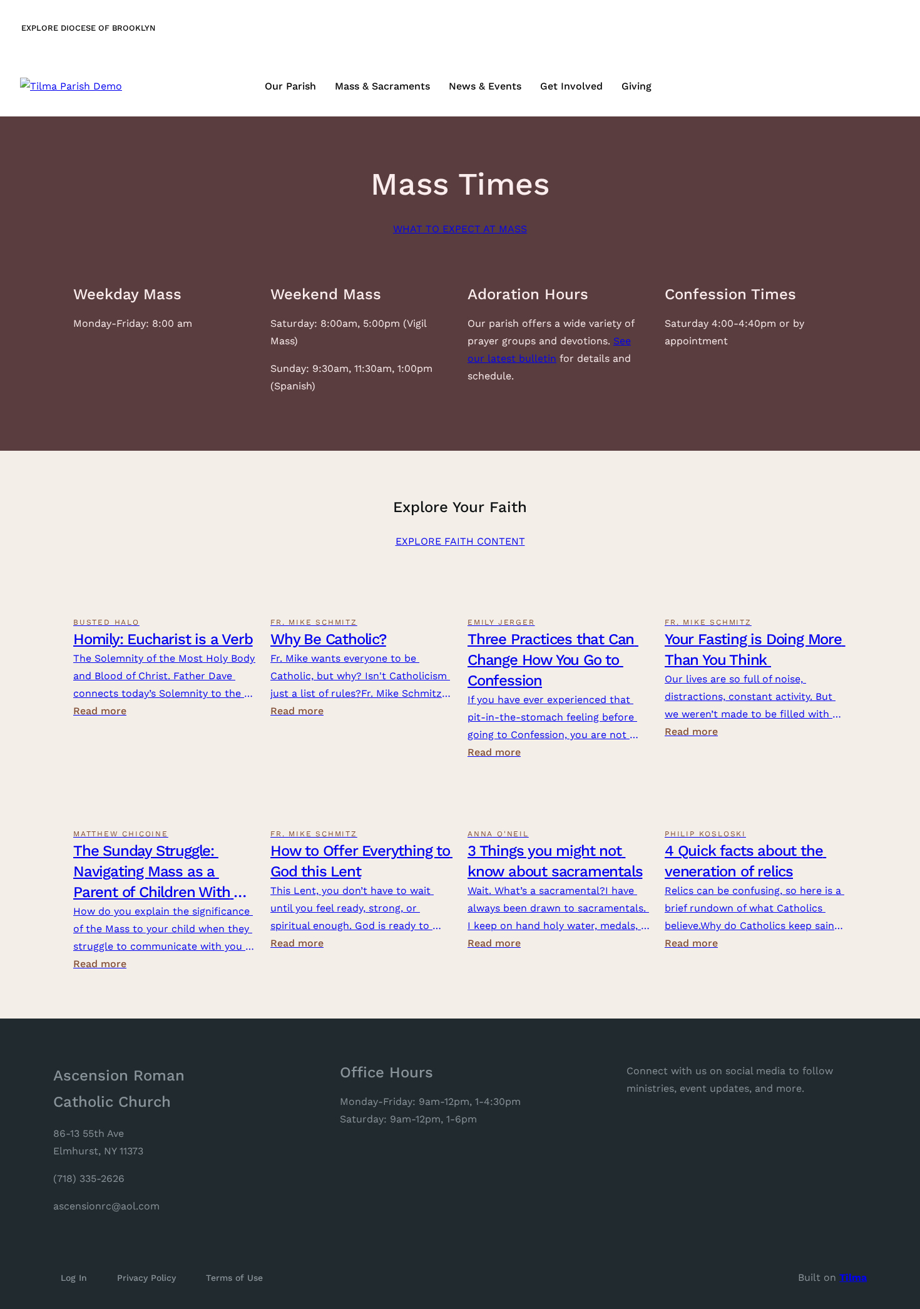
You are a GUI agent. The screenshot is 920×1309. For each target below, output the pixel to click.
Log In (74, 1278)
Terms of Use (234, 1278)
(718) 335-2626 (89, 1178)
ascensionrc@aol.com (106, 1206)
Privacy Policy (146, 1278)
